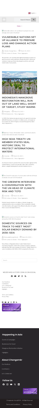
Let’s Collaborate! (6, 285)
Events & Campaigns (8, 339)
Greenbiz (6, 156)
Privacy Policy (5, 296)
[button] (4, 20)
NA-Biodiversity (8, 114)
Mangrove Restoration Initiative (12, 348)
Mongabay (7, 111)
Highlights (4, 289)
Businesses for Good (8, 344)
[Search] (33, 20)
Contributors (5, 283)
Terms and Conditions (8, 294)
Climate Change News (10, 51)
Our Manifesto (6, 282)
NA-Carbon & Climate (10, 53)
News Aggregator (23, 53)
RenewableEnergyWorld (11, 237)
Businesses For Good (7, 287)
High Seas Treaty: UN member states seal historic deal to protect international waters (18, 145)
